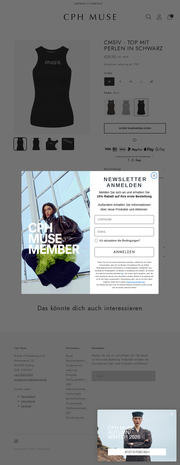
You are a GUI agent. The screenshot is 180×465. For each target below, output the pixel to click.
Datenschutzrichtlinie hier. (135, 282)
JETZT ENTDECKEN (137, 452)
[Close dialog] (154, 175)
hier (122, 273)
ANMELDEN (124, 252)
